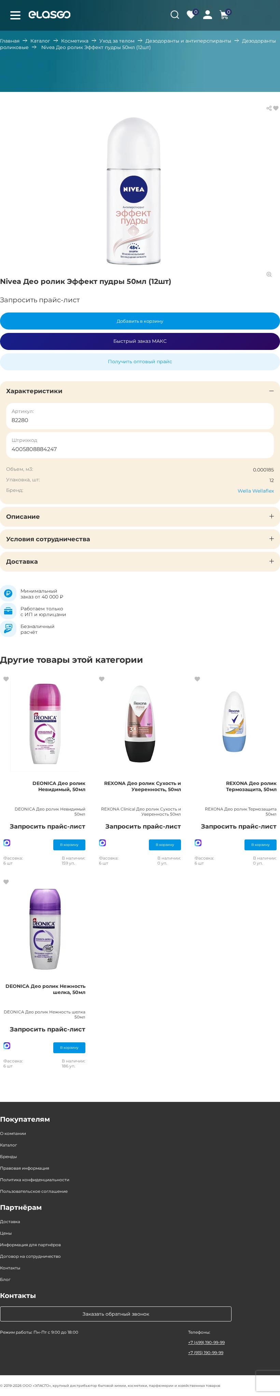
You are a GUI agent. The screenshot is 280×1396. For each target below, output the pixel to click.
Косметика (74, 41)
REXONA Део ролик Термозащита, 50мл (251, 786)
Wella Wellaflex (256, 491)
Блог (5, 1279)
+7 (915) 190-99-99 (205, 1352)
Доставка (10, 1221)
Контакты (10, 1267)
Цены (6, 1233)
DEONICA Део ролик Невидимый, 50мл (58, 786)
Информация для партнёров (30, 1244)
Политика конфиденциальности (34, 1179)
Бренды (8, 1156)
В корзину (69, 845)
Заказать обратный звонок (116, 1314)
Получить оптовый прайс (140, 361)
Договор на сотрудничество (30, 1256)
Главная (9, 41)
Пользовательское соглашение (34, 1191)
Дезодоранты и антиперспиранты (188, 41)
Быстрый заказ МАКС (140, 341)
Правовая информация (24, 1168)
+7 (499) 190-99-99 (206, 1342)
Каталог (40, 41)
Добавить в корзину (140, 321)
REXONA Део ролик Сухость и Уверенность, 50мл (142, 786)
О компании (13, 1133)
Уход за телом (117, 41)
